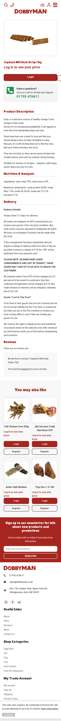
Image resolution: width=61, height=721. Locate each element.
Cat (5, 653)
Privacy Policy (11, 698)
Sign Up (7, 690)
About (7, 616)
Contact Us (9, 634)
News (7, 629)
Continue (8, 714)
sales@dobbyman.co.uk (21, 582)
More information (49, 708)
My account (9, 685)
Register (16, 451)
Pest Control (10, 666)
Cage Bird (8, 648)
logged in (25, 369)
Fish (6, 662)
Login (30, 76)
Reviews (8, 625)
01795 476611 (16, 575)
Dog (6, 657)
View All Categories (13, 670)
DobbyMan (31, 11)
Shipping (8, 694)
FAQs (6, 621)
